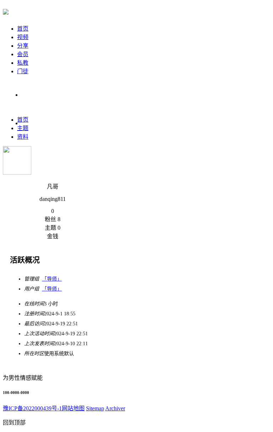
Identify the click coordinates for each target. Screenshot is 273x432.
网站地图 (73, 408)
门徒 (22, 71)
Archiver (115, 408)
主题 (22, 128)
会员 (22, 54)
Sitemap (95, 408)
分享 (22, 46)
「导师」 (52, 279)
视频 (22, 37)
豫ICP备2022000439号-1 (32, 408)
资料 (22, 137)
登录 (27, 95)
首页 (22, 29)
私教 (22, 63)
